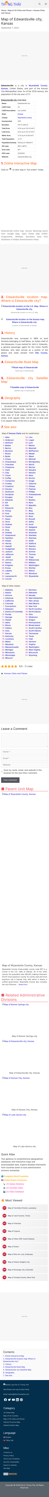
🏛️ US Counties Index (13, 1188)
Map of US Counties (10, 1416)
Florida (8, 614)
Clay (7, 473)
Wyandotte (33, 576)
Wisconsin (33, 652)
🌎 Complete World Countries (14, 1176)
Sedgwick (33, 527)
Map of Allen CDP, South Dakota (21, 1239)
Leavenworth (11, 576)
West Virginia (34, 650)
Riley (31, 511)
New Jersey (34, 601)
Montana (32, 590)
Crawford (9, 486)
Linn (30, 437)
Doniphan (9, 494)
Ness (31, 475)
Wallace (32, 562)
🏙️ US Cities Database (13, 1192)
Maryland (9, 644)
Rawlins (32, 500)
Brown (8, 453)
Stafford (32, 543)
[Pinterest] (21, 1400)
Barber (8, 445)
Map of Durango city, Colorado (20, 1270)
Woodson (33, 573)
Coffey (8, 478)
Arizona (8, 595)
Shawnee (33, 532)
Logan (31, 440)
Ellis (7, 505)
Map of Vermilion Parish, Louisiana (22, 1208)
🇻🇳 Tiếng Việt (8, 1440)
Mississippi (10, 655)
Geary (7, 519)
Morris (31, 464)
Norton (32, 478)
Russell (32, 519)
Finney (8, 511)
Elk (6, 502)
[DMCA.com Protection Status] (10, 1475)
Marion (32, 445)
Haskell (8, 546)
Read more (23, 984)
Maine (7, 641)
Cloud (7, 475)
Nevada (32, 595)
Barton (8, 448)
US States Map (9, 1412)
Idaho (7, 622)
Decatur (8, 489)
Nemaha (32, 470)
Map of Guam (13, 1246)
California (9, 601)
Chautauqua (10, 462)
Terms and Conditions (11, 1459)
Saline (31, 522)
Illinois (8, 625)
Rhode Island (34, 625)
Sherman (32, 538)
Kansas (4, 88)
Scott (31, 524)
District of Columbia (14, 611)
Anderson (9, 440)
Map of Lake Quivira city (24, 1146)
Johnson (9, 560)
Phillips (32, 492)
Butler (7, 456)
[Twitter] (9, 1400)
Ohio (31, 614)
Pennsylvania (34, 622)
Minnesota (9, 652)
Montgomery (34, 462)
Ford (7, 513)
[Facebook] (5, 1400)
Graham (8, 524)
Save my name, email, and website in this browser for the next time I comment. (23, 771)
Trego (31, 557)
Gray (7, 530)
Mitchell (32, 459)
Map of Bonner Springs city (24, 1036)
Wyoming (33, 655)
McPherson (34, 451)
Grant (7, 527)
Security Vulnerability (11, 1462)
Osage (31, 481)
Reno (31, 502)
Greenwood (10, 535)
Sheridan (32, 535)
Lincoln (8, 579)
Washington (34, 565)
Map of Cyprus (14, 1231)
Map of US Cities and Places (20, 10)
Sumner (32, 551)
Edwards (9, 500)
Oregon (32, 620)
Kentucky (9, 636)
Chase (8, 459)
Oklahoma (33, 617)
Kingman (9, 565)
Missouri (9, 658)
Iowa (7, 631)
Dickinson (9, 492)
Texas (31, 636)
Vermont (32, 641)
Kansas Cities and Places (15, 673)
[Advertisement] (24, 56)
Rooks (31, 513)
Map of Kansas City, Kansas (24, 1110)
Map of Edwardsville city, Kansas (24, 1073)
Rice (30, 508)
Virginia (32, 644)
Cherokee (9, 464)
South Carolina (35, 628)
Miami (31, 456)
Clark (7, 470)
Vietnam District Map (11, 1425)
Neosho (32, 473)
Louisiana (9, 639)
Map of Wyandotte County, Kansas (22, 965)
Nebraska (33, 592)
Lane (7, 573)
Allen (7, 437)
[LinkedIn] (17, 1400)
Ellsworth (9, 508)
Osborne (32, 483)
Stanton (32, 546)
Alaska (8, 592)
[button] (39, 4)
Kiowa (8, 568)
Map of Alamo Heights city (19, 1262)
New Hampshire (36, 598)
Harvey (8, 543)
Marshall (32, 448)
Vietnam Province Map (11, 1422)
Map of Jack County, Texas (19, 1216)
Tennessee (33, 633)
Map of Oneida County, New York (21, 1277)
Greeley (8, 532)
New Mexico (34, 603)
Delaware (9, 609)
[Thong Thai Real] (11, 3)
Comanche (10, 481)
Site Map (6, 1468)
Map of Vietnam (14, 1223)
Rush (31, 516)
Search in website (10, 1465)
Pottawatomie (35, 494)
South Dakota (35, 631)
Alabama (9, 590)
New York (33, 606)
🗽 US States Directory (13, 1184)
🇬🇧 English (7, 1437)
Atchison (9, 443)
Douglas (9, 497)
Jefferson (9, 554)
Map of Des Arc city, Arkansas (20, 1254)
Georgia (8, 617)
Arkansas (9, 598)
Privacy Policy (8, 1455)
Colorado (9, 603)
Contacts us (7, 1452)
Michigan (9, 650)
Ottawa (32, 486)
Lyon (31, 443)
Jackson (9, 551)
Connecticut (10, 606)
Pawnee (32, 489)
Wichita (32, 568)
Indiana (8, 628)
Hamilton (9, 538)
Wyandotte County (38, 85)
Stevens (32, 549)
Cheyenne (9, 467)
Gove (7, 522)
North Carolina (35, 609)
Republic (32, 505)
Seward (32, 530)
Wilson (32, 571)
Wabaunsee (34, 560)
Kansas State (15, 433)
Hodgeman (10, 549)
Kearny (8, 562)
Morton (32, 467)
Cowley (8, 483)
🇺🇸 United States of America (14, 1180)
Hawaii (8, 620)
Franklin (8, 516)
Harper (8, 541)
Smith (31, 541)
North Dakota (35, 611)
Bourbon (9, 451)
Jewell (8, 557)
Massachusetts (12, 647)
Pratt (31, 497)
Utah (31, 639)
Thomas (32, 554)
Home (3, 10)
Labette (8, 571)
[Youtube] (13, 1400)
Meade (32, 453)
